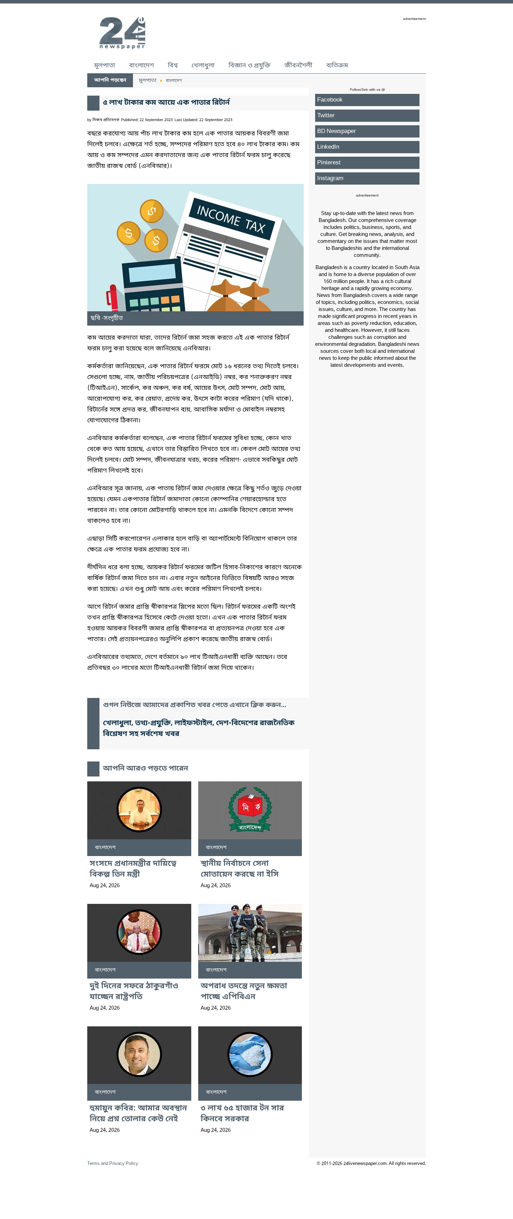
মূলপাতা (104, 65)
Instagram (330, 178)
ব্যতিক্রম (337, 65)
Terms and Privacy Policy (112, 1164)
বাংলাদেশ (141, 65)
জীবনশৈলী (298, 65)
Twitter (326, 116)
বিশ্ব (173, 65)
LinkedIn (328, 147)
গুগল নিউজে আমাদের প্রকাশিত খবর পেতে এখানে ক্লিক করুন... (194, 705)
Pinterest (329, 163)
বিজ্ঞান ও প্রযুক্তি (249, 65)
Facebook (330, 100)
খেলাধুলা (203, 65)
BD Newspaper (336, 131)
